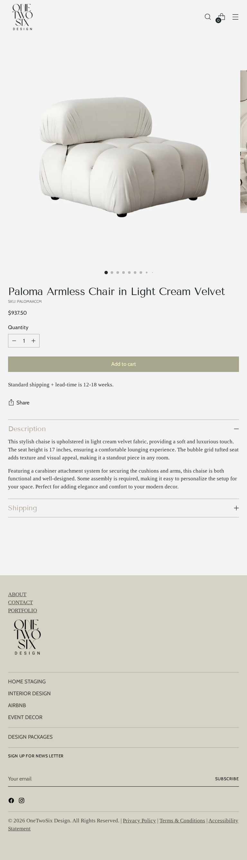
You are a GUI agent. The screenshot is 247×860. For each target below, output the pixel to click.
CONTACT (20, 602)
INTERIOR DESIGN (29, 693)
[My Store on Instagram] (22, 801)
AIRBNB (17, 705)
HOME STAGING (27, 681)
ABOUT (17, 594)
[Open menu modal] (235, 16)
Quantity (18, 327)
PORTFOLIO (22, 610)
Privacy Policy (139, 821)
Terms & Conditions (182, 821)
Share (22, 402)
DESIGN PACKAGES (30, 737)
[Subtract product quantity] (14, 340)
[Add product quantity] (33, 340)
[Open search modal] (208, 16)
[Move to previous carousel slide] (218, 553)
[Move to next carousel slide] (233, 553)
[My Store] (22, 17)
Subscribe (227, 778)
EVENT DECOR (25, 717)
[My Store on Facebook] (12, 801)
